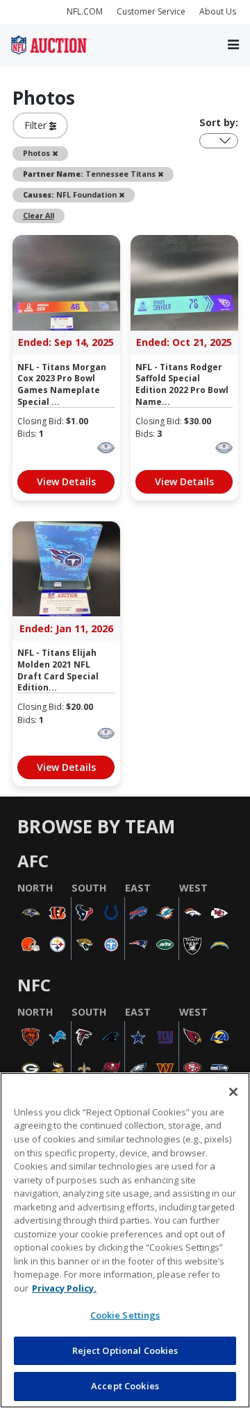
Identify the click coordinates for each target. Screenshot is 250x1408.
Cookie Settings (125, 1315)
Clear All (38, 215)
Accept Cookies (125, 1386)
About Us (217, 11)
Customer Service (151, 11)
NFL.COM (85, 11)
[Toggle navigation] (233, 45)
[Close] (233, 1092)
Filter (36, 125)
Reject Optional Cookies (125, 1350)
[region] (125, 1240)
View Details (66, 481)
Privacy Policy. (64, 1288)
